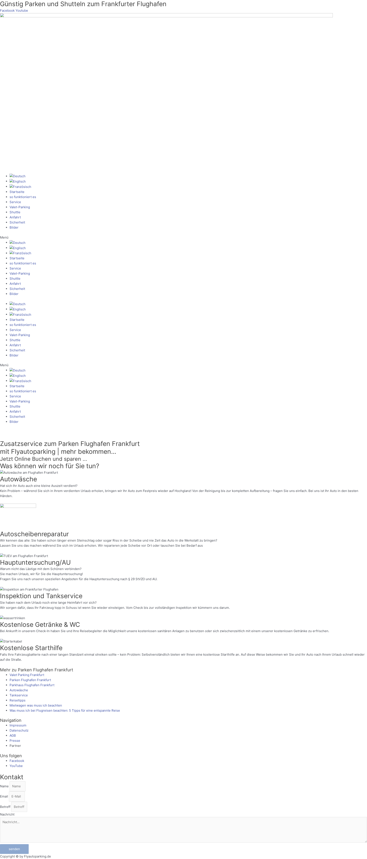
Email (4, 796)
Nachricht (7, 814)
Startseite (17, 192)
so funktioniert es (23, 197)
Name (5, 786)
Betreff (5, 807)
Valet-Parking (20, 207)
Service (15, 202)
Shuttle (15, 212)
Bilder (14, 227)
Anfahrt (15, 217)
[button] (183, 237)
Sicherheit (17, 222)
